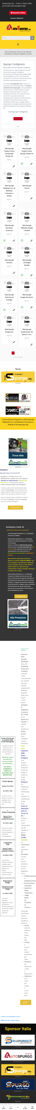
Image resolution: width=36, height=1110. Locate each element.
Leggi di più (18, 119)
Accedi (25, 1108)
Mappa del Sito (5, 1020)
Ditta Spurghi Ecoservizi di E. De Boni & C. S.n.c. (27, 331)
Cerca (11, 1108)
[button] (18, 13)
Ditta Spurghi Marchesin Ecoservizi (9, 227)
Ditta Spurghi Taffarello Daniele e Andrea (27, 227)
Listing (12, 1020)
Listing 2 (17, 1020)
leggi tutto (9, 159)
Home (3, 1108)
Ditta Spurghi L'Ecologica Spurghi (26, 262)
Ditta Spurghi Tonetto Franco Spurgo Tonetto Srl (26, 151)
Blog (32, 1108)
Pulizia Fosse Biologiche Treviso (10, 1016)
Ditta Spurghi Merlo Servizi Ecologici (9, 297)
